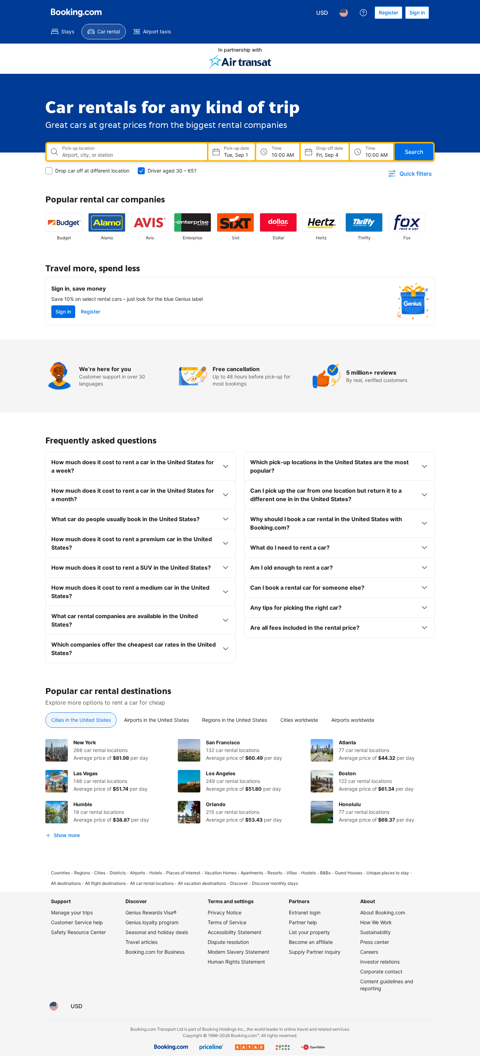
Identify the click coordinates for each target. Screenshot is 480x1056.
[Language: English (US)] (343, 12)
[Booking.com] (76, 12)
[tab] (81, 720)
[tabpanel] (240, 790)
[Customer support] (363, 12)
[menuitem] (62, 31)
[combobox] (131, 154)
